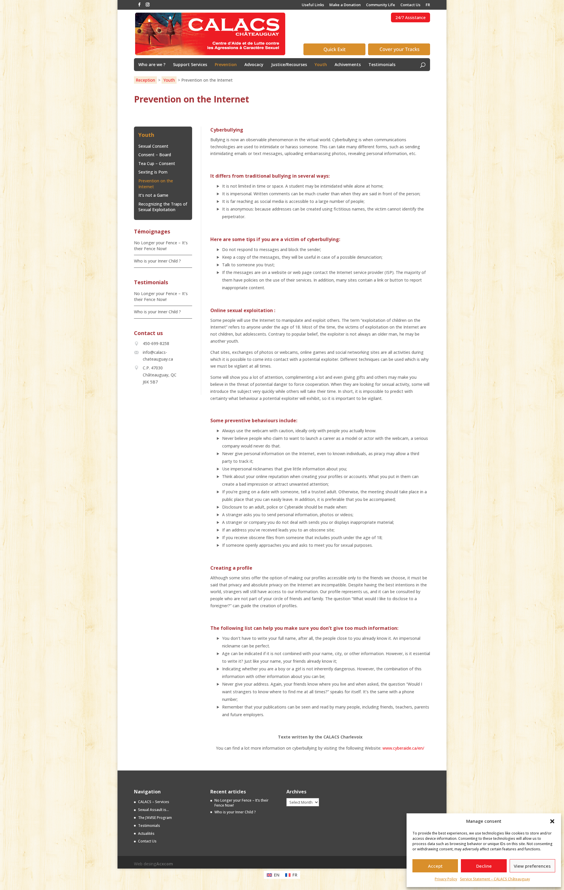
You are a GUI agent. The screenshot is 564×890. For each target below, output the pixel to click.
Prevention (226, 65)
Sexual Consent (153, 146)
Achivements (348, 65)
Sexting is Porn (152, 172)
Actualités (146, 833)
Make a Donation (345, 5)
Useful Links (313, 5)
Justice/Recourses (289, 65)
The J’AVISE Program (155, 817)
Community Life (380, 5)
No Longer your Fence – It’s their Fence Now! (161, 245)
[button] (552, 821)
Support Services (190, 65)
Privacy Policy (446, 878)
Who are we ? (151, 65)
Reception (145, 80)
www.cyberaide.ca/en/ (403, 748)
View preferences (532, 866)
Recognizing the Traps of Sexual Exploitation (162, 207)
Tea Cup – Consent (156, 163)
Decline (484, 866)
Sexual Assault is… (153, 809)
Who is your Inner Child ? (157, 261)
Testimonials (381, 65)
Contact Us (410, 5)
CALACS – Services (153, 801)
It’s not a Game (153, 195)
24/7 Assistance (410, 17)
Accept (435, 866)
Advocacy (253, 65)
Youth (321, 65)
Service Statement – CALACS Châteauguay (495, 878)
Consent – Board (154, 154)
